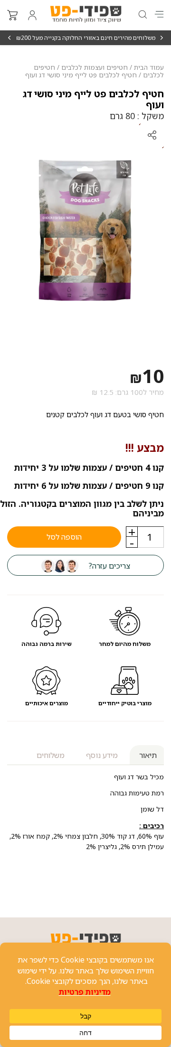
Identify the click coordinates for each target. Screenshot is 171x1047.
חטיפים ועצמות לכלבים (94, 67)
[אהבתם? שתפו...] (116, 135)
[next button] (9, 38)
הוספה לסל (64, 537)
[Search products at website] (142, 14)
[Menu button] (159, 14)
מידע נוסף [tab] (102, 755)
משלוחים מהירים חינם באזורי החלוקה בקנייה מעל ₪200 (85, 38)
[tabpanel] (85, 230)
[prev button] (161, 38)
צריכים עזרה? (109, 566)
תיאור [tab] (148, 755)
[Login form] (32, 15)
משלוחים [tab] (51, 755)
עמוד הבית (149, 67)
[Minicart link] (12, 15)
